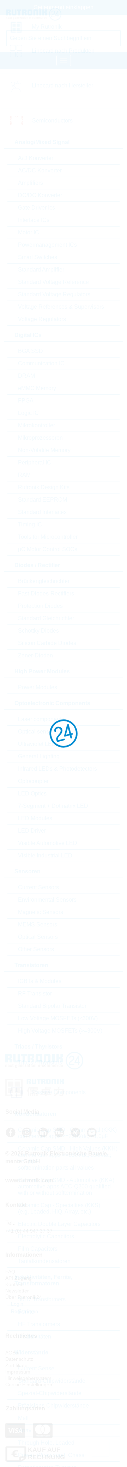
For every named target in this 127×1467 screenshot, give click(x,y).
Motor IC (28, 232)
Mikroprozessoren (40, 438)
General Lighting (39, 756)
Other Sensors (36, 949)
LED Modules (35, 818)
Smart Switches (37, 257)
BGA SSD (30, 351)
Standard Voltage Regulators (54, 294)
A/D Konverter (35, 158)
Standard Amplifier (41, 270)
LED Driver (32, 831)
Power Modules (37, 687)
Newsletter (17, 1291)
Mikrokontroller (36, 425)
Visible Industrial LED (45, 855)
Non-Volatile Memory (44, 450)
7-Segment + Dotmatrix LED (53, 806)
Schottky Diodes (38, 631)
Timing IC (30, 524)
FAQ (10, 1271)
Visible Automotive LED (47, 843)
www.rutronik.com (29, 1180)
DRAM (26, 376)
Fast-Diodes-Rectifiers (46, 593)
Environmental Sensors (47, 900)
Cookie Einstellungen (28, 1384)
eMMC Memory (37, 388)
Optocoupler (33, 781)
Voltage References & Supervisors (61, 307)
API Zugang (18, 1278)
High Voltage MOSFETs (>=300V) (60, 1031)
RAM (24, 475)
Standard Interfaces (42, 512)
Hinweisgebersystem (28, 1378)
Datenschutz (19, 1359)
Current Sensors (38, 887)
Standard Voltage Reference (53, 282)
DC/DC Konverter (40, 195)
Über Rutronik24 (23, 1297)
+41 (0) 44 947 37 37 (29, 1231)
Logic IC (28, 413)
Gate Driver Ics (36, 208)
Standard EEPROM (42, 500)
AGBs (11, 1352)
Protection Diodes (40, 606)
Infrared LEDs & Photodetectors (57, 769)
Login (16, 1304)
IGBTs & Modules (39, 981)
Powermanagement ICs (47, 245)
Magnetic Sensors (40, 912)
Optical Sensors (38, 937)
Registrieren (24, 1311)
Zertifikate (16, 1365)
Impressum (17, 1372)
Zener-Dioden (35, 655)
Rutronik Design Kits (43, 487)
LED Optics (32, 793)
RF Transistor (35, 994)
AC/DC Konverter (40, 170)
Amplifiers (30, 183)
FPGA (26, 401)
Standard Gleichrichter (46, 618)
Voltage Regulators (42, 319)
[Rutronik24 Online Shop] (36, 14)
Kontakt (13, 1284)
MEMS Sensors (37, 924)
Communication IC (41, 363)
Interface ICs (33, 220)
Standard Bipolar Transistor (52, 1006)
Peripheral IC (34, 462)
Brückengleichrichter (43, 581)
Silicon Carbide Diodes (47, 643)
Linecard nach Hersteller (62, 85)
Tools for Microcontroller (48, 537)
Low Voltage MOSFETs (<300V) (58, 1018)
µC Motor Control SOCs (47, 549)
